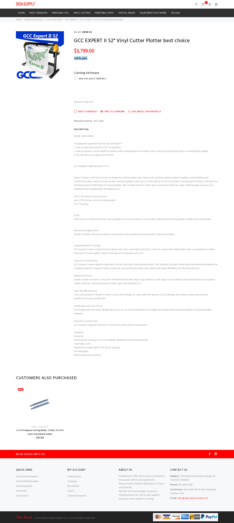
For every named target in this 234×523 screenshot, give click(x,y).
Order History (74, 477)
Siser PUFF (21, 491)
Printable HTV (60, 13)
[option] (40, 412)
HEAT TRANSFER (38, 13)
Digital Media (127, 13)
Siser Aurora (22, 496)
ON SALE (175, 13)
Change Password (76, 496)
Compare (72, 481)
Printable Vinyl (104, 13)
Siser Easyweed (24, 486)
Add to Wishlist (87, 112)
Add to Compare (115, 112)
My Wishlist (73, 486)
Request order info (84, 102)
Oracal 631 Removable (27, 481)
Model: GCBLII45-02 (40, 427)
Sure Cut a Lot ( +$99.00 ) (92, 79)
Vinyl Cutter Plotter (54, 19)
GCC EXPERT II (71, 19)
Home (21, 13)
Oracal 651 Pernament (27, 477)
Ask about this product (146, 112)
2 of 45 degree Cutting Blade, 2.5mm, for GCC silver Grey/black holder (40, 432)
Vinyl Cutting (81, 13)
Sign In (70, 491)
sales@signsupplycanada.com (192, 498)
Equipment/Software (153, 13)
